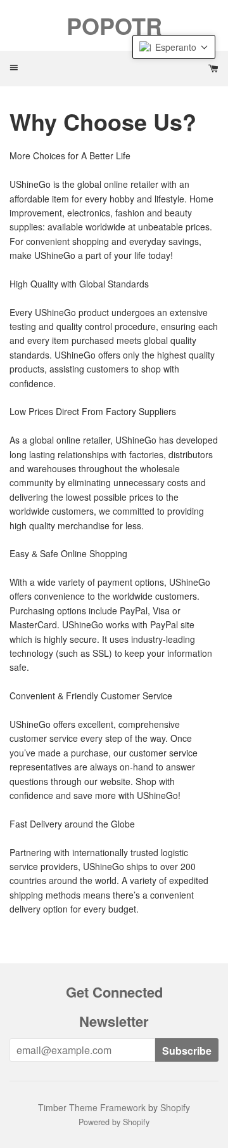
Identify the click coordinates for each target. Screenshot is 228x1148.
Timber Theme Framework (92, 1107)
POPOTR (114, 25)
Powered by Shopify (114, 1122)
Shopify (175, 1107)
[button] (174, 47)
